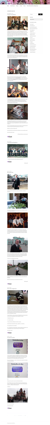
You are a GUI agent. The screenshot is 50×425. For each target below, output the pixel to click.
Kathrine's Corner (32, 34)
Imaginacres (31, 31)
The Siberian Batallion (12, 142)
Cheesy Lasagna (17, 99)
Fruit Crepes (11, 99)
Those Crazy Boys (11, 14)
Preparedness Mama (32, 46)
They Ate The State (32, 52)
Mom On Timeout (32, 40)
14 (25, 415)
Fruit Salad (14, 79)
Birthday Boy (10, 172)
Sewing (24, 5)
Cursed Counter (11, 337)
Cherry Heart (31, 24)
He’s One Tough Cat (11, 288)
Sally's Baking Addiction (33, 49)
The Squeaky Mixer (32, 50)
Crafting (21, 5)
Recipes (17, 5)
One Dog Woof (32, 43)
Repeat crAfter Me (32, 47)
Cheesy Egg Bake (18, 77)
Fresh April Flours (32, 25)
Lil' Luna (31, 37)
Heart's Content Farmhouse (33, 28)
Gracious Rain (18, 3)
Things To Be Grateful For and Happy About (32, 5)
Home (8, 5)
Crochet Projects (12, 5)
